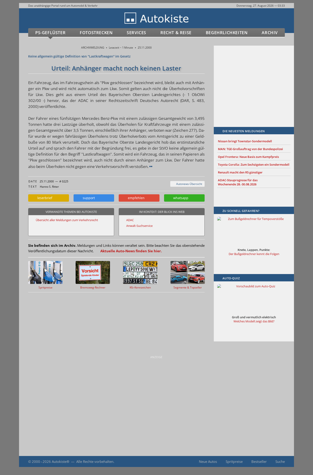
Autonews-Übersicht (188, 184)
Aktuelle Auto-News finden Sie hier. (131, 251)
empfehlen (135, 198)
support (88, 198)
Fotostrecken (96, 32)
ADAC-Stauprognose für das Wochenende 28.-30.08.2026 (238, 182)
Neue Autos (208, 461)
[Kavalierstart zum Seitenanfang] (284, 461)
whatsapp (179, 198)
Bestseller (259, 461)
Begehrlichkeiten (227, 32)
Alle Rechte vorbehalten (94, 461)
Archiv (270, 32)
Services (136, 32)
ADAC (130, 220)
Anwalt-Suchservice (139, 226)
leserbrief (44, 198)
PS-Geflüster (50, 32)
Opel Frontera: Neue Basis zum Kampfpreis (248, 157)
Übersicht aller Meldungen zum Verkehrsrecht (67, 220)
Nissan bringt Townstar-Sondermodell (245, 141)
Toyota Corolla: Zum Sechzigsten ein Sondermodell (253, 164)
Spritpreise (234, 461)
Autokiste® (60, 461)
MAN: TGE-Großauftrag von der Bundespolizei (250, 149)
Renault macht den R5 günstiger (240, 172)
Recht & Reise (176, 32)
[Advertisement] (254, 79)
